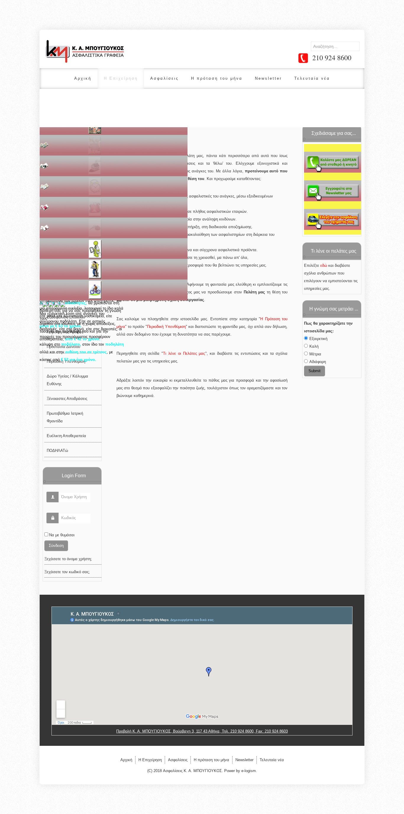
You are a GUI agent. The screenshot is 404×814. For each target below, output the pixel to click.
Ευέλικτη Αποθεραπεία (66, 436)
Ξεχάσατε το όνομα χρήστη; (68, 559)
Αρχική (82, 78)
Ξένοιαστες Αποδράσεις (67, 398)
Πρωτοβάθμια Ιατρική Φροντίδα (65, 417)
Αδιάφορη (317, 361)
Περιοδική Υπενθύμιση (166, 326)
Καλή (314, 346)
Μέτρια (315, 354)
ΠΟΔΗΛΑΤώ (57, 450)
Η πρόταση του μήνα (217, 78)
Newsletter (268, 78)
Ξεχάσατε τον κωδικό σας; (67, 572)
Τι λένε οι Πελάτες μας (184, 353)
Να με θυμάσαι (62, 535)
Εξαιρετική (318, 338)
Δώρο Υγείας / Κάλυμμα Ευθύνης (67, 380)
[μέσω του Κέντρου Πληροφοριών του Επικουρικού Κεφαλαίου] (332, 219)
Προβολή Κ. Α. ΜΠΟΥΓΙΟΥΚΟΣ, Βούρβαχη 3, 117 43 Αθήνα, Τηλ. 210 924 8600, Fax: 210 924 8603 (202, 731)
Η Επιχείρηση (121, 78)
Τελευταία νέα (312, 78)
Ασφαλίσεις (164, 78)
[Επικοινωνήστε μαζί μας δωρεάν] (332, 162)
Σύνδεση (56, 545)
